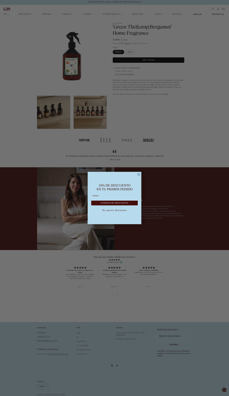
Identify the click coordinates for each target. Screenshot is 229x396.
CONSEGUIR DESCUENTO (114, 203)
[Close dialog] (138, 174)
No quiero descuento (114, 210)
